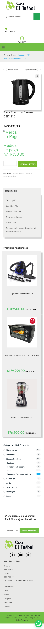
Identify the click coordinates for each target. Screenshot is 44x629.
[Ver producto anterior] (5, 69)
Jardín (8, 483)
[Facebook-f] (12, 555)
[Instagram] (28, 555)
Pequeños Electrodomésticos (19, 474)
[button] (22, 47)
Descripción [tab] (11, 191)
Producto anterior (12, 69)
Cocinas (10, 463)
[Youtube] (20, 555)
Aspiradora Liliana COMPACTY (21, 294)
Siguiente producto (31, 69)
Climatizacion (11, 450)
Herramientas (11, 478)
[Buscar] (36, 16)
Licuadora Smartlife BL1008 (21, 417)
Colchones (10, 454)
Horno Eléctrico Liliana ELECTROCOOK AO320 (22, 355)
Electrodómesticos (17, 173)
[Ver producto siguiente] (39, 69)
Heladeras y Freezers (16, 467)
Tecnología (10, 491)
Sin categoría (11, 487)
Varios (8, 496)
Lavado (10, 470)
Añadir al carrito (28, 164)
